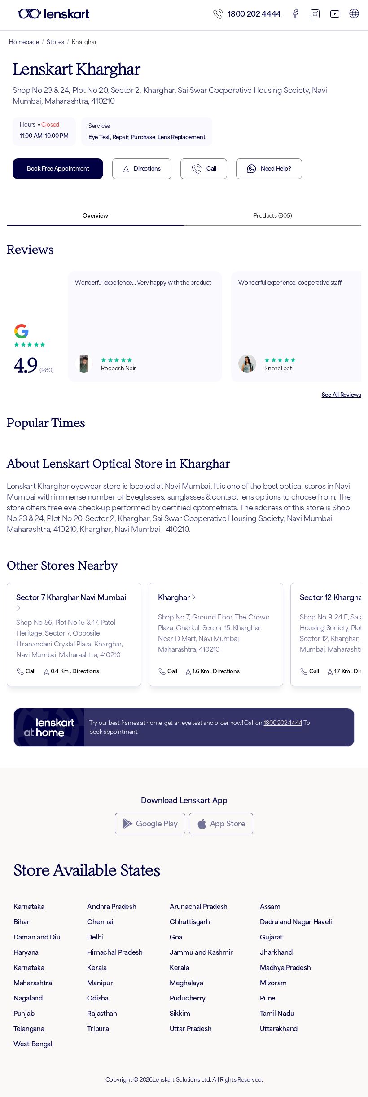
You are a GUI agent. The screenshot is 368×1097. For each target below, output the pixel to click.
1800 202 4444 (254, 13)
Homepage (24, 42)
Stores (55, 42)
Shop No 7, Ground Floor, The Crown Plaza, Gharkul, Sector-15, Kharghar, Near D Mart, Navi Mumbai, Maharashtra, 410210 (213, 633)
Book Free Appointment (58, 168)
